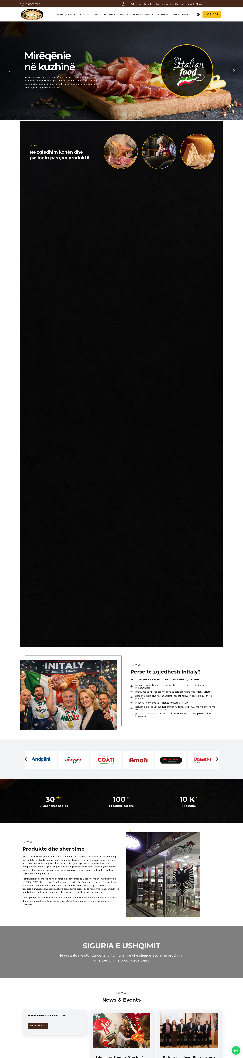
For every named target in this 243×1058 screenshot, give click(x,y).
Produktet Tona (105, 14)
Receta (124, 14)
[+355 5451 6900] (22, 4)
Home (60, 14)
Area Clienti (180, 14)
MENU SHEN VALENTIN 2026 (47, 1015)
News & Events (142, 14)
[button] (236, 1050)
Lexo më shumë (37, 1026)
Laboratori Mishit (79, 14)
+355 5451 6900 (32, 4)
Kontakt (163, 14)
